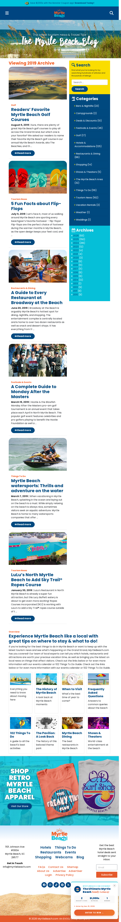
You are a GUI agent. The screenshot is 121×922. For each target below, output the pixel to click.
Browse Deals (31, 66)
